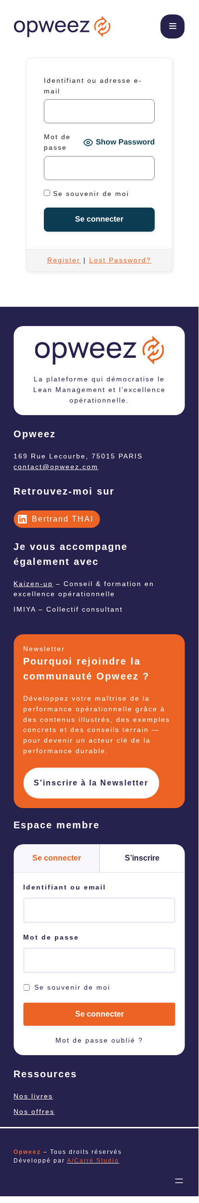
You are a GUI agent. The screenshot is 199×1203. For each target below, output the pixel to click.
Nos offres (33, 1111)
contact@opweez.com (55, 467)
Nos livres (33, 1096)
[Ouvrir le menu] (179, 1181)
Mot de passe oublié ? (99, 1040)
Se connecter (56, 858)
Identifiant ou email (64, 887)
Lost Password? (120, 260)
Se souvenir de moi (89, 193)
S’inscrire (142, 858)
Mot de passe (57, 142)
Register (63, 260)
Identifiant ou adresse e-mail (93, 86)
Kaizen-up (33, 584)
